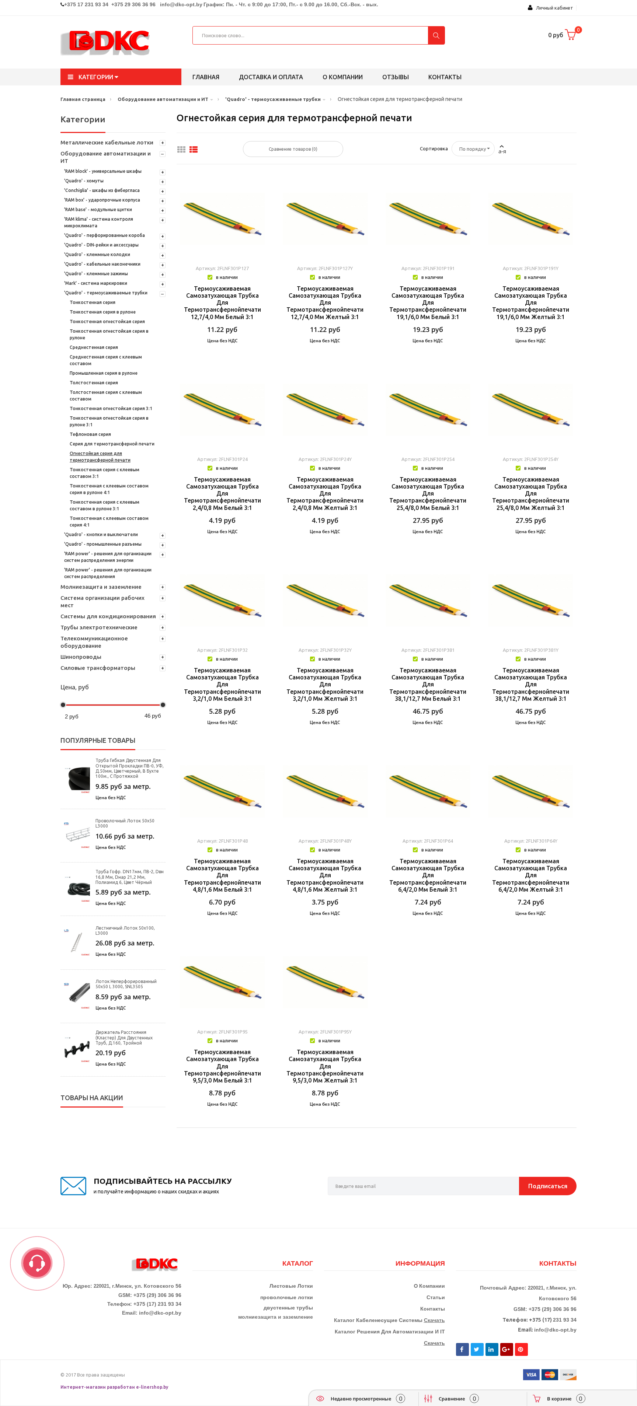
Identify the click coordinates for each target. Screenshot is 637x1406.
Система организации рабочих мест (102, 601)
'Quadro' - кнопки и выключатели (101, 534)
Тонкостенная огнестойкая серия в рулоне (109, 334)
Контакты (445, 77)
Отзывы (395, 77)
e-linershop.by (152, 1387)
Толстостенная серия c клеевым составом (106, 395)
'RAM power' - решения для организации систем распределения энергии (108, 557)
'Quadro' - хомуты (84, 180)
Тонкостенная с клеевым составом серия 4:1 (109, 521)
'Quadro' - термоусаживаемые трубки (105, 292)
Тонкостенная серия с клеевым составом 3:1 (104, 473)
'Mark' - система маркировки (95, 283)
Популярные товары (97, 740)
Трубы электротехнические (99, 627)
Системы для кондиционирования (108, 616)
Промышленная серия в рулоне (104, 373)
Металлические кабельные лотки (106, 142)
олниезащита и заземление (277, 1317)
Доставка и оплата (271, 77)
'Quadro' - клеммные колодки (97, 254)
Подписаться (547, 1185)
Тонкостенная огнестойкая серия (107, 321)
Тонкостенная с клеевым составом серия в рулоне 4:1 (109, 489)
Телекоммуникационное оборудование (94, 642)
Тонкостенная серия (92, 302)
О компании (343, 77)
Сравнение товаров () (293, 149)
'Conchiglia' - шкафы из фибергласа (102, 190)
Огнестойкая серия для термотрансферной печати (100, 456)
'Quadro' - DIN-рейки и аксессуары (101, 244)
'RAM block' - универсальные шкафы (103, 171)
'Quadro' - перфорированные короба (104, 235)
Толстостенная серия (94, 382)
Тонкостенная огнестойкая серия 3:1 (111, 408)
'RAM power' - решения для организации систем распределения (108, 573)
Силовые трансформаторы (97, 668)
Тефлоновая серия (90, 434)
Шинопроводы (80, 657)
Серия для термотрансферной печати (112, 443)
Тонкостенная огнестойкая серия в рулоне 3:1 (109, 421)
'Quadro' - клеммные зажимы (96, 273)
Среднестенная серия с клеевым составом (106, 360)
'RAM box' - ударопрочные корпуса (102, 199)
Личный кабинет (553, 7)
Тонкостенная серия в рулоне (103, 311)
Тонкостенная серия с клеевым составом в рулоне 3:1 (104, 505)
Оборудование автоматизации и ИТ (105, 157)
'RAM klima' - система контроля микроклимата (98, 222)
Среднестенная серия (94, 347)
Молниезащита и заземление (101, 587)
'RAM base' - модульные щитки (98, 209)
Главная (205, 77)
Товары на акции (91, 1097)
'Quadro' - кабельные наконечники (102, 264)
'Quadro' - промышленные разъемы (103, 544)
